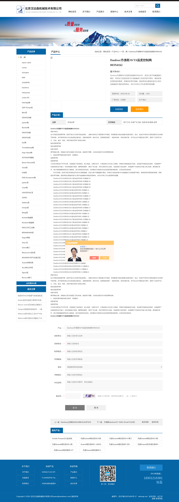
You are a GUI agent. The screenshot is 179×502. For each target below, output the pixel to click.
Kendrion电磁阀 (28, 223)
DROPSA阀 (26, 133)
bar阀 (24, 143)
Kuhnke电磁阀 (27, 218)
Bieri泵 (24, 113)
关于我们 (86, 12)
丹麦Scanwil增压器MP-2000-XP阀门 (121, 444)
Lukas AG (25, 98)
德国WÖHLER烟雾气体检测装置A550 (31, 296)
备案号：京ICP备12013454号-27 (124, 496)
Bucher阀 (25, 128)
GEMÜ (24, 198)
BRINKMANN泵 (28, 233)
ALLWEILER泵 (27, 268)
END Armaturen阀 (29, 178)
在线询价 (119, 109)
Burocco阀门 (27, 278)
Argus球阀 (26, 238)
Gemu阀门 (26, 248)
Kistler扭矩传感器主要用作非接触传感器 (31, 300)
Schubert (25, 73)
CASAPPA (26, 83)
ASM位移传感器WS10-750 (50, 483)
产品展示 (100, 12)
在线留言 (142, 12)
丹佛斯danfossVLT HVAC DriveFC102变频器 (121, 422)
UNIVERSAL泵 (27, 193)
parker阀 (25, 123)
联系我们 (156, 12)
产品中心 (115, 52)
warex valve (26, 63)
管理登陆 (159, 499)
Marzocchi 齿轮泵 (28, 253)
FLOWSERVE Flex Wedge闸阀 (50, 478)
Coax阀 (25, 188)
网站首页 (72, 12)
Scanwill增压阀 (27, 263)
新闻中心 (114, 12)
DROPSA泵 (26, 138)
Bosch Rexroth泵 (28, 163)
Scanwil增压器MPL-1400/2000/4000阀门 (93, 444)
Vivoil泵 (25, 168)
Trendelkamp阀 (28, 148)
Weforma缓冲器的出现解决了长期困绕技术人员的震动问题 (31, 318)
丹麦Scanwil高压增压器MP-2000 (150, 444)
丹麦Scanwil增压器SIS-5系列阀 (92, 438)
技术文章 (128, 12)
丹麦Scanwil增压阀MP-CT (64, 450)
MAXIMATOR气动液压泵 (31, 258)
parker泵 (25, 183)
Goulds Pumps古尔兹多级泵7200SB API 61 (64, 438)
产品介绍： (57, 115)
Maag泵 (25, 213)
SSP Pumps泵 (27, 108)
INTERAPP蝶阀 (28, 158)
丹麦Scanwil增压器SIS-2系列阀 (64, 444)
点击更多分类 (31, 283)
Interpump (26, 93)
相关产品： (57, 430)
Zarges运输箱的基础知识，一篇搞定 (31, 309)
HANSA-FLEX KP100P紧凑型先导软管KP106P (50, 472)
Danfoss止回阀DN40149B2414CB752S (76, 422)
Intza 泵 (25, 243)
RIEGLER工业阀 (28, 228)
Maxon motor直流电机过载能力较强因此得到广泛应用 (31, 305)
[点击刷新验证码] (89, 396)
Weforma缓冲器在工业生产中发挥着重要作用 (31, 314)
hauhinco (25, 88)
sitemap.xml (142, 496)
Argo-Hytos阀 (27, 153)
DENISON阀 (26, 118)
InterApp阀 (26, 103)
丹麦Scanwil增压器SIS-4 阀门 (120, 438)
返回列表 (155, 422)
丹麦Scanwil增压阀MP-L (92, 450)
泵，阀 (23, 57)
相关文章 (31, 289)
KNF (23, 78)
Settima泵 (25, 203)
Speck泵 (25, 273)
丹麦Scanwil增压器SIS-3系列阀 (149, 438)
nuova (24, 68)
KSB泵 (24, 173)
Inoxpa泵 (25, 208)
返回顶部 (145, 422)
